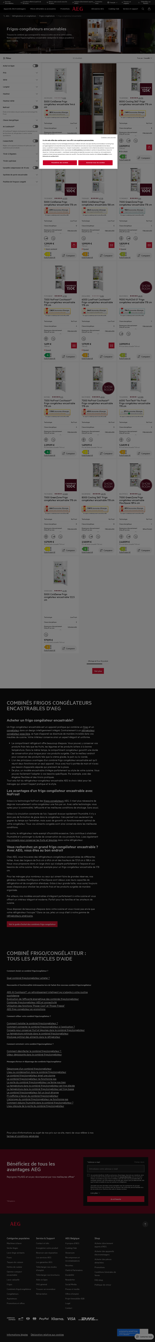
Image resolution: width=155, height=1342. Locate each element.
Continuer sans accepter (108, 137)
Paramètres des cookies (59, 162)
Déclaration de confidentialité (50, 156)
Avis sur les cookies (103, 154)
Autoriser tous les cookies (95, 162)
